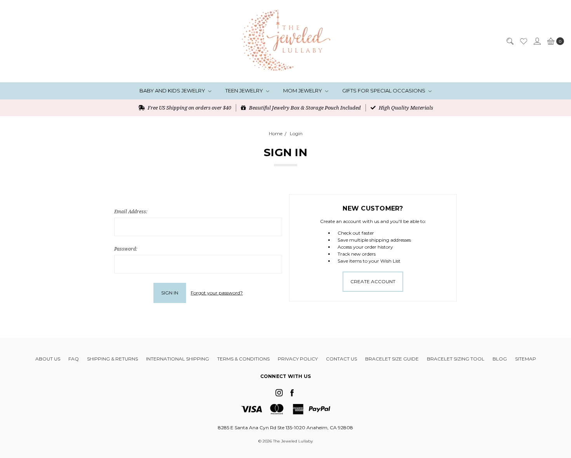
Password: (125, 249)
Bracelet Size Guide (392, 359)
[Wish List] (523, 41)
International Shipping (177, 359)
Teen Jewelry (244, 90)
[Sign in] (537, 41)
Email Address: (130, 211)
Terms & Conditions (243, 359)
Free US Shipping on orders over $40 (188, 107)
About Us (47, 359)
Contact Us (341, 359)
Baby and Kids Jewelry (172, 90)
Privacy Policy (298, 359)
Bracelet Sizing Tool (455, 359)
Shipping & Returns (112, 359)
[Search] (509, 41)
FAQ (73, 359)
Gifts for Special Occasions (384, 90)
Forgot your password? (217, 293)
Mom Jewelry (303, 90)
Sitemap (525, 359)
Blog (500, 359)
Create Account (372, 281)
